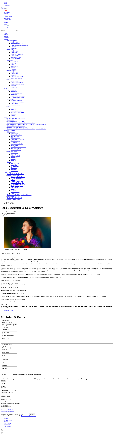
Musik (5, 88)
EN (8, 27)
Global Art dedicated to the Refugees (17, 127)
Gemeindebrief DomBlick (17, 84)
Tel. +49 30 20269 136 (7, 409)
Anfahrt (6, 421)
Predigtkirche (14, 133)
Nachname (5, 352)
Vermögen (13, 190)
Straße (4, 356)
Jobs (5, 21)
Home (5, 33)
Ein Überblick (14, 42)
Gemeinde (13, 75)
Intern (5, 24)
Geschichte (14, 48)
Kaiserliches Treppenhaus (17, 139)
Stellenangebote (8, 420)
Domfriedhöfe (7, 19)
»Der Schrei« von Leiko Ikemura (16, 118)
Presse (5, 15)
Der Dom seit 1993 (16, 148)
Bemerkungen (5, 338)
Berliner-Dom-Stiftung (13, 175)
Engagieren (14, 87)
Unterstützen (7, 172)
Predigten (13, 85)
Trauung (13, 67)
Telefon (4, 365)
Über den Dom (11, 132)
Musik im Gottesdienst (17, 100)
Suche (5, 3)
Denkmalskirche (15, 136)
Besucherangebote (12, 151)
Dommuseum (14, 157)
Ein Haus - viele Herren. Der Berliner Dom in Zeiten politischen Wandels (26, 129)
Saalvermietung (15, 171)
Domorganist (14, 94)
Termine (6, 34)
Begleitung (10, 60)
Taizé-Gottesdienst (15, 58)
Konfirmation (14, 66)
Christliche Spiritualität (17, 76)
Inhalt (5, 2)
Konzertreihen (14, 103)
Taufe (12, 64)
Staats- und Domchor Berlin (18, 96)
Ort (3, 362)
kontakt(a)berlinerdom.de (7, 411)
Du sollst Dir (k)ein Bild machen (16, 126)
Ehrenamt (13, 46)
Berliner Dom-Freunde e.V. (14, 198)
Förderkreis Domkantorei (17, 112)
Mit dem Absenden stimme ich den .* (20, 416)
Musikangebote (11, 99)
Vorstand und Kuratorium (17, 178)
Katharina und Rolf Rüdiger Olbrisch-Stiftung (19, 195)
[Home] (3, 8)
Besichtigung (14, 153)
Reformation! (10, 120)
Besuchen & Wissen (9, 130)
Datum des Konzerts (8, 326)
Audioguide (14, 165)
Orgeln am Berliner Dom (17, 102)
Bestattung (13, 69)
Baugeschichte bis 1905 (17, 144)
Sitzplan (13, 115)
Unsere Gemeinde (12, 40)
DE (8, 25)
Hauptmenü (7, 5)
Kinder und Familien (16, 78)
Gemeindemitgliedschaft (17, 82)
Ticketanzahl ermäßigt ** (8, 335)
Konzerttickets (14, 108)
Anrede (4, 346)
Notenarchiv (14, 109)
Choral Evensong (15, 55)
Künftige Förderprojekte (17, 186)
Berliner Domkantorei (16, 93)
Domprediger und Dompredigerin (19, 45)
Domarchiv (14, 169)
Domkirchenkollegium (17, 43)
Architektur (14, 142)
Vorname (5, 349)
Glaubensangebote (12, 70)
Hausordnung (14, 168)
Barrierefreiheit (15, 166)
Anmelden (31, 414)
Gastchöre (13, 114)
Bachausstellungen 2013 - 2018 (15, 121)
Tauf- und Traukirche (16, 135)
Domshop (13, 159)
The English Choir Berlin (17, 97)
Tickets (6, 13)
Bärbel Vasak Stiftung (13, 196)
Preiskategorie (5, 329)
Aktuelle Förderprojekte (17, 181)
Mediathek (7, 12)
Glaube (6, 39)
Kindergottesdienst (16, 57)
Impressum (7, 424)
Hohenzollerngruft (15, 138)
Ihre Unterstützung (16, 187)
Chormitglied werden (16, 111)
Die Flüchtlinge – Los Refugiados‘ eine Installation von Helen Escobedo (26, 124)
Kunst (5, 117)
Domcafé (13, 160)
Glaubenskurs (14, 73)
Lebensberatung (8, 16)
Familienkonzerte (15, 105)
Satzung (13, 189)
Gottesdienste (10, 49)
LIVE (5, 10)
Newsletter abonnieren (7, 414)
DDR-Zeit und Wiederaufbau (18, 147)
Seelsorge (13, 63)
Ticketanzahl (5, 332)
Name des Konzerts (7, 322)
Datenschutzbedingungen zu (28, 416)
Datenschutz (7, 426)
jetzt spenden (7, 18)
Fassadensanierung (16, 150)
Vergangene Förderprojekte (18, 184)
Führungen (13, 154)
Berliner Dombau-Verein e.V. (15, 199)
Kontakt (6, 22)
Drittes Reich (14, 145)
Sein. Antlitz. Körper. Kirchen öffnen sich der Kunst (21, 123)
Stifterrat (13, 180)
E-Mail (4, 369)
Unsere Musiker (11, 90)
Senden (3, 380)
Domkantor (14, 91)
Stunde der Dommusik (17, 54)
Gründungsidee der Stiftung (18, 177)
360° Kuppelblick (15, 156)
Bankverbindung (15, 192)
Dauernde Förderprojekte (17, 183)
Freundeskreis (14, 81)
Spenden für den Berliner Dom (15, 174)
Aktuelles (6, 37)
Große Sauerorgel (15, 141)
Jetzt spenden (7, 423)
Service (9, 79)
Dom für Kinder (15, 163)
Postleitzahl (5, 359)
